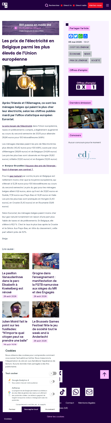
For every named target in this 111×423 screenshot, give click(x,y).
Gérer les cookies (55, 416)
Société (95, 60)
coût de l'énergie (79, 47)
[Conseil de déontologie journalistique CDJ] (86, 155)
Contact (70, 402)
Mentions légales (86, 402)
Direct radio (81, 5)
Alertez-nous (95, 5)
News (87, 53)
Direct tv (68, 5)
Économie (75, 53)
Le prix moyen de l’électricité (17, 126)
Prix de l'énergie (78, 60)
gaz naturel (15, 176)
